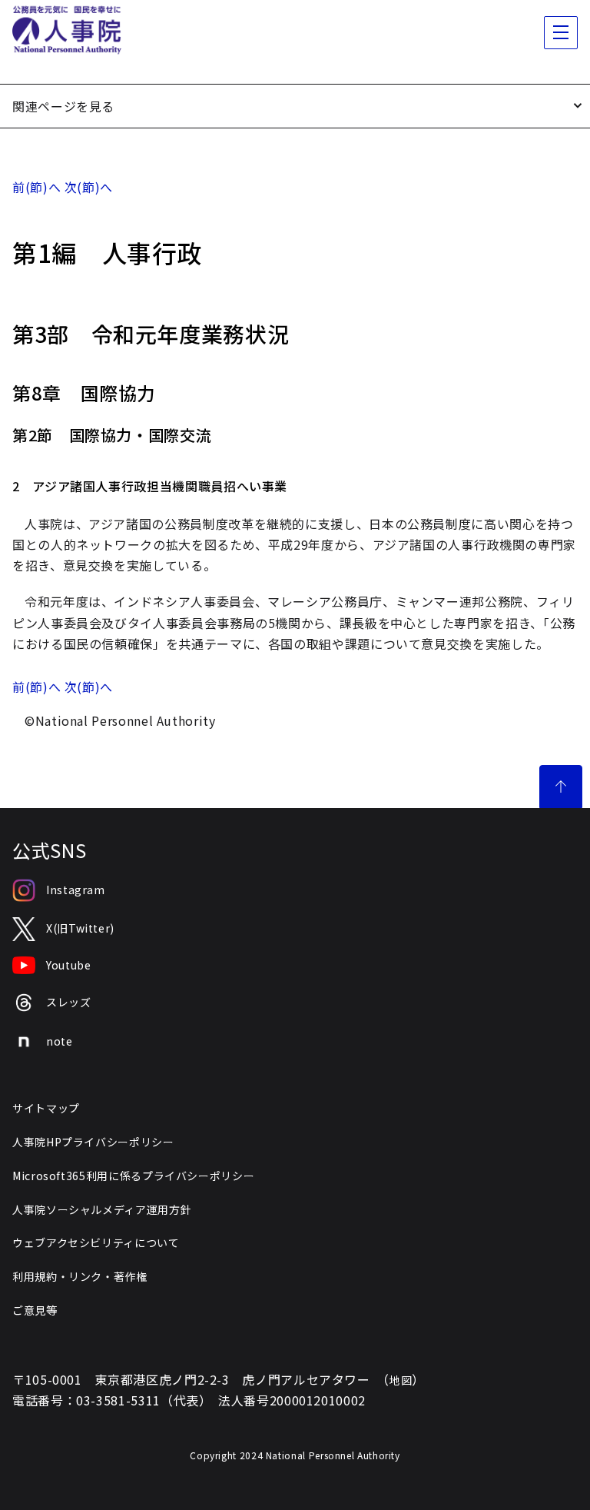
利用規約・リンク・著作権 (80, 1276)
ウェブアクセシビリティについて (96, 1242)
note (59, 1041)
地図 (400, 1380)
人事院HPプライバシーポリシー (93, 1141)
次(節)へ (89, 187)
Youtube (68, 965)
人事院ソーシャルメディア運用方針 (101, 1209)
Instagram (75, 889)
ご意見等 (35, 1310)
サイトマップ (46, 1108)
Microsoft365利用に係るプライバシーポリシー (133, 1175)
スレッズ (68, 1001)
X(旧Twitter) (80, 928)
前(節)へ (36, 187)
